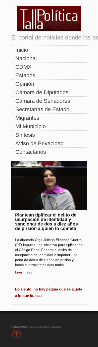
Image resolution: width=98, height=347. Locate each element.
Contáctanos (30, 152)
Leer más (22, 272)
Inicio (21, 50)
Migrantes (27, 118)
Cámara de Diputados (41, 92)
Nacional (26, 58)
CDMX (23, 67)
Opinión (24, 84)
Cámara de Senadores (42, 101)
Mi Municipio (30, 126)
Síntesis (25, 135)
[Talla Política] (49, 17)
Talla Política (20, 327)
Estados (25, 75)
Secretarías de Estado (42, 109)
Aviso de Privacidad (39, 143)
